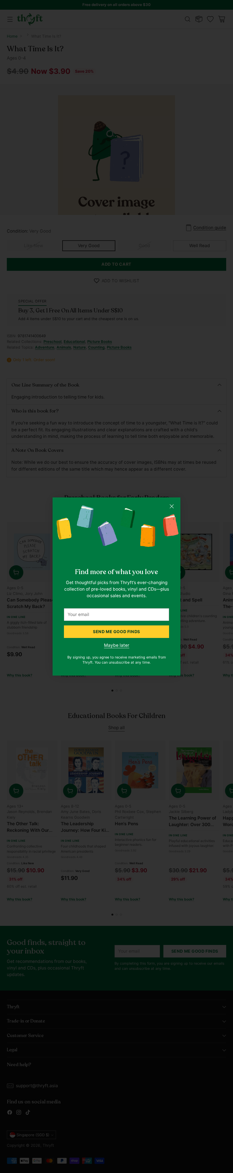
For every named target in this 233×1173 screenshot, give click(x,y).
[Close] (171, 506)
